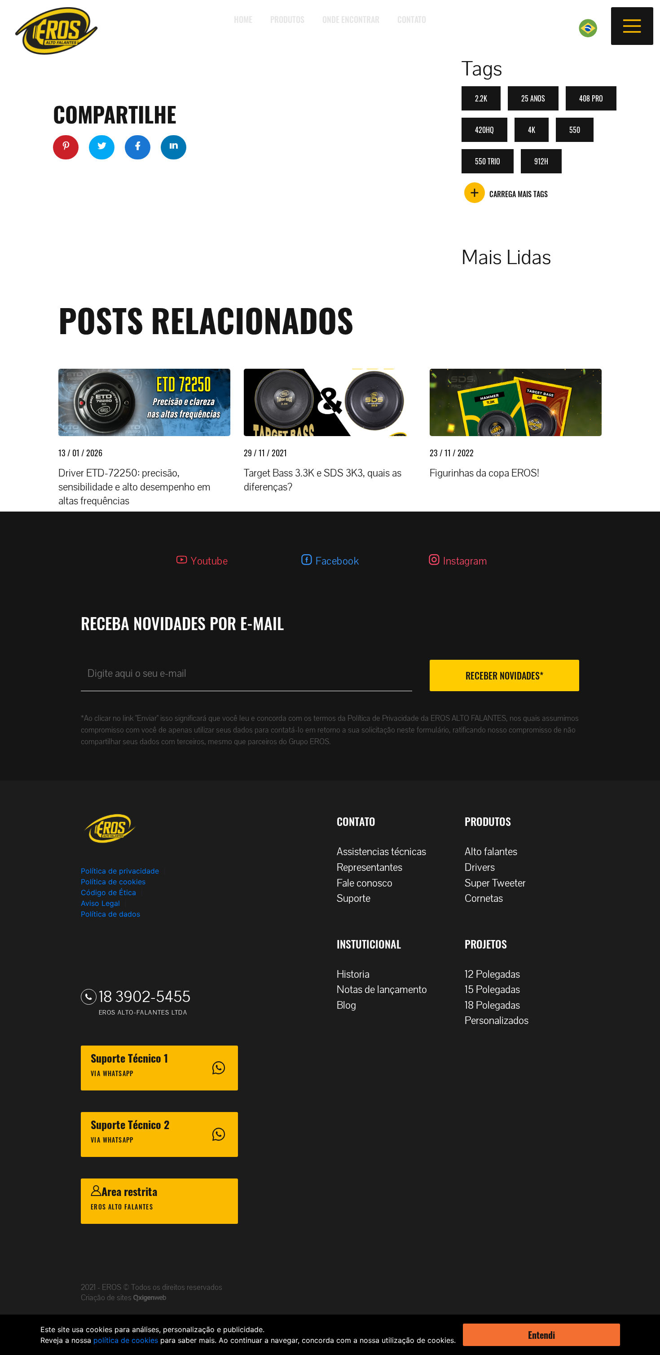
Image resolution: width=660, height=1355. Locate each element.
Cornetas (484, 898)
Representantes (369, 867)
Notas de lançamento (382, 990)
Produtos (287, 19)
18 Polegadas (492, 1005)
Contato (411, 19)
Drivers (480, 867)
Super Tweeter (495, 883)
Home (243, 19)
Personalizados (496, 1021)
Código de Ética (108, 892)
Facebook (337, 561)
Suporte (353, 898)
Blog (346, 1005)
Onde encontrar (350, 19)
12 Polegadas (492, 974)
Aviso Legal (100, 903)
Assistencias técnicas (381, 852)
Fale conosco (364, 883)
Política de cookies (113, 881)
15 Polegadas (492, 990)
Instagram (465, 561)
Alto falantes (491, 852)
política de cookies (125, 1340)
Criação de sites (107, 1298)
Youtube (209, 561)
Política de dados (110, 913)
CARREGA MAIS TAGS (518, 194)
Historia (353, 974)
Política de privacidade (120, 870)
